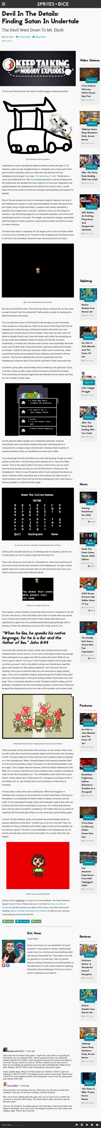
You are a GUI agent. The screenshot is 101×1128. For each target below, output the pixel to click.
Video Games (23, 921)
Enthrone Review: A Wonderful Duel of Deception (87, 967)
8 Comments (25, 37)
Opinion (37, 921)
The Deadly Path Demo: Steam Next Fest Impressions (88, 644)
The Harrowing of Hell (45, 176)
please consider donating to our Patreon (28, 911)
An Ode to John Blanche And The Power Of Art (88, 350)
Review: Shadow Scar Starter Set (88, 308)
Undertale (9, 921)
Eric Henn (9, 37)
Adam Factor (88, 315)
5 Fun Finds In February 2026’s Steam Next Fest (88, 830)
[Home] (53, 4)
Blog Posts (40, 37)
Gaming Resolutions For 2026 (87, 512)
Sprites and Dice (18, 1125)
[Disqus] (38, 1011)
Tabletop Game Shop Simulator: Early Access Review (88, 1050)
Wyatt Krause (89, 100)
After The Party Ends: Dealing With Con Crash (89, 176)
